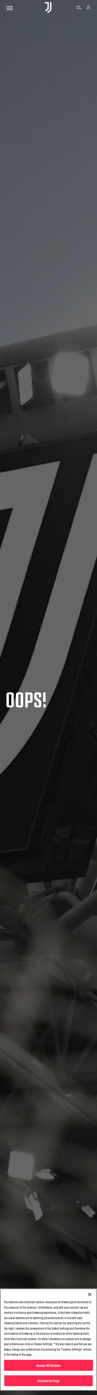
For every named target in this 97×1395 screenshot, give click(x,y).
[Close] (90, 1294)
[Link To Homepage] (48, 8)
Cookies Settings (48, 1380)
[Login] (88, 8)
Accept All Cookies (48, 1365)
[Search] (79, 8)
